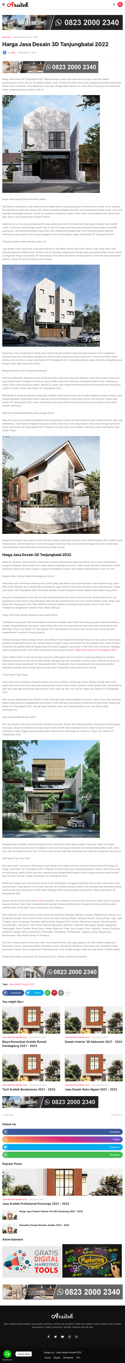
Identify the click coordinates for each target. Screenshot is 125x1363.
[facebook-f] (48, 1336)
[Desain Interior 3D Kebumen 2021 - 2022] (94, 1020)
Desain (57, 1357)
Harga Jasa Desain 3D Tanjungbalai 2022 (95, 650)
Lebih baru (9, 1115)
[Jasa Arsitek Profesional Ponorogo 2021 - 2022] (62, 1182)
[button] (3, 4)
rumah (41, 900)
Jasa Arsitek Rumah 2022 (25, 37)
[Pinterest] (54, 993)
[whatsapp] (76, 1336)
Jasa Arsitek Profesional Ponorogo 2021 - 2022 (35, 1203)
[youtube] (62, 1336)
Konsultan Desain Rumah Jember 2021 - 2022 (44, 1225)
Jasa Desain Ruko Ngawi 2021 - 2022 (91, 1089)
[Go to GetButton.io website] (7, 1360)
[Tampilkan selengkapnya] (68, 993)
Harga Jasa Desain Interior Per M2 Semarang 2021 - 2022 (51, 1211)
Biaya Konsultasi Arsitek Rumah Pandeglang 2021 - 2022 (24, 1044)
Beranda (6, 37)
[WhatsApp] (47, 993)
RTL (78, 1357)
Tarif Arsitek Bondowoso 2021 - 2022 (28, 1089)
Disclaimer (68, 1357)
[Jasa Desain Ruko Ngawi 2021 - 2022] (94, 1067)
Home (47, 1357)
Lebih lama (116, 1115)
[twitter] (55, 1336)
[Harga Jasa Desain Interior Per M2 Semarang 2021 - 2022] (9, 1215)
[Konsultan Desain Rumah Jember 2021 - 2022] (9, 1228)
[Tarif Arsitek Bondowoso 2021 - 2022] (31, 1067)
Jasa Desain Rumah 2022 (68, 1352)
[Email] (61, 993)
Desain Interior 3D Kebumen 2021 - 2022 (93, 1042)
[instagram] (69, 1336)
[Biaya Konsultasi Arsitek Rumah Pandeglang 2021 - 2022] (31, 1020)
